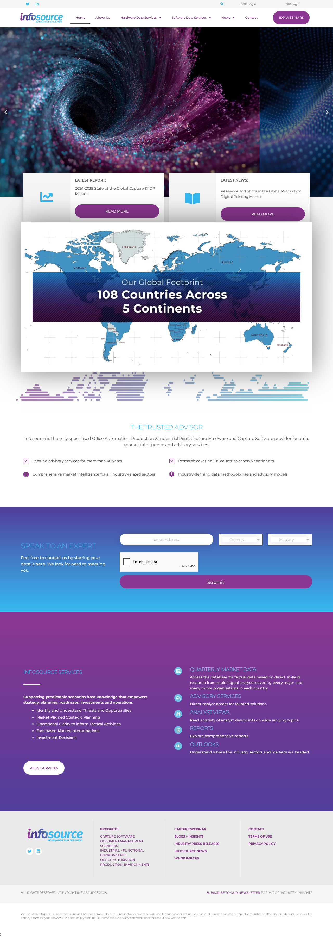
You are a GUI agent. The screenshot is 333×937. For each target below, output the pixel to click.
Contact (251, 18)
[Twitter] (29, 851)
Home (80, 18)
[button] (222, 4)
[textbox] (239, 539)
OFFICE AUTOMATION (117, 860)
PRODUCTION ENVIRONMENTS (124, 864)
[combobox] (241, 540)
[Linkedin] (38, 851)
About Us (102, 18)
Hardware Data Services (138, 18)
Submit (215, 582)
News (225, 18)
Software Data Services (189, 18)
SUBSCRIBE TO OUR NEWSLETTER (233, 893)
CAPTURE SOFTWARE (117, 836)
